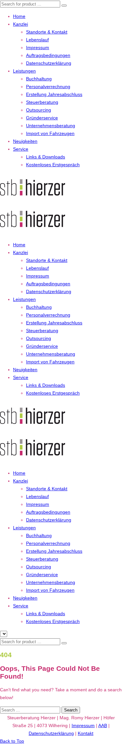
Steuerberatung (42, 102)
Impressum (37, 47)
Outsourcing (38, 110)
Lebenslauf (37, 39)
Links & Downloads (45, 156)
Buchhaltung (39, 78)
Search (70, 710)
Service (20, 149)
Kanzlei (20, 24)
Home (19, 16)
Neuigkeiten (25, 141)
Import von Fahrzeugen (50, 133)
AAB (102, 725)
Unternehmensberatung (50, 125)
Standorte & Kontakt (46, 31)
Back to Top (12, 741)
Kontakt (85, 733)
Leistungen (24, 71)
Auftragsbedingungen (48, 55)
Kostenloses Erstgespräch (53, 164)
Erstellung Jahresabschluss (54, 94)
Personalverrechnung (48, 86)
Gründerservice (42, 117)
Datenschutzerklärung (48, 63)
